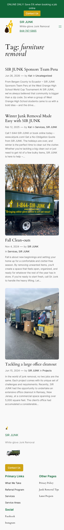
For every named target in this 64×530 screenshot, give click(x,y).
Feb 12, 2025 (12, 127)
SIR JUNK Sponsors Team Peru (31, 69)
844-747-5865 (28, 30)
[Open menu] (60, 27)
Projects (47, 370)
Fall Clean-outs (17, 240)
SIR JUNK (26, 22)
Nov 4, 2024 (12, 246)
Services (40, 127)
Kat (30, 75)
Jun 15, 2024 (12, 370)
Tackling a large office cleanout (30, 364)
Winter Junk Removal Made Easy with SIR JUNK (28, 118)
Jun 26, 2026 (12, 75)
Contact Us (14, 467)
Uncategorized (43, 75)
